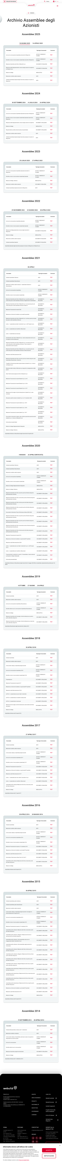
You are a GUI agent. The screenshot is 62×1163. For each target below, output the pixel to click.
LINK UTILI (48, 1094)
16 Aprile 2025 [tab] (37, 43)
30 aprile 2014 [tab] (39, 1020)
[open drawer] (57, 6)
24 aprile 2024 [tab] (45, 102)
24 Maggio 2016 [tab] (37, 814)
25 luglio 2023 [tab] (25, 160)
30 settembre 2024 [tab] (18, 102)
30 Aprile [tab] (31, 267)
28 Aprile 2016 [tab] (24, 814)
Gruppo (34, 1094)
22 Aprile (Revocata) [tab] (35, 454)
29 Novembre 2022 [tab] (18, 210)
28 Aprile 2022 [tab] (45, 210)
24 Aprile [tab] (40, 585)
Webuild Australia (50, 1098)
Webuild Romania (50, 1102)
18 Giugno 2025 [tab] (24, 43)
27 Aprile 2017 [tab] (31, 734)
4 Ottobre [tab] (21, 585)
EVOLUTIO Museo (50, 1115)
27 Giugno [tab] (31, 585)
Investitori (35, 1108)
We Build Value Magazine (49, 1120)
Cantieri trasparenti (50, 1106)
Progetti (34, 1101)
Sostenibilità (35, 1104)
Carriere (34, 1114)
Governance (35, 1111)
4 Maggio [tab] (22, 454)
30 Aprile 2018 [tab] (31, 647)
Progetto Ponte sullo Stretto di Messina (50, 1110)
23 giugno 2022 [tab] (32, 210)
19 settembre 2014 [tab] (24, 1020)
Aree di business (36, 1097)
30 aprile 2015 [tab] (31, 890)
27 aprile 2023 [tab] (37, 160)
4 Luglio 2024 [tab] (32, 102)
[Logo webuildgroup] (10, 1089)
